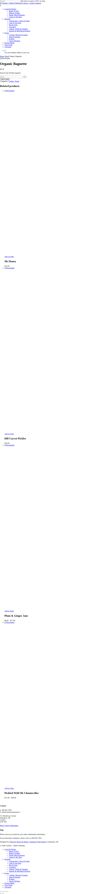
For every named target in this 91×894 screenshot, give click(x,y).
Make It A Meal (14, 853)
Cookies (11, 81)
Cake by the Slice (15, 863)
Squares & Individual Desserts (19, 871)
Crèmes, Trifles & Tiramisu (18, 869)
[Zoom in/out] (1, 891)
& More (11, 879)
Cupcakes (12, 867)
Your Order (8, 885)
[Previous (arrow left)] (1, 893)
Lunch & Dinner (10, 849)
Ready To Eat (14, 851)
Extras (6, 873)
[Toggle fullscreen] (3, 891)
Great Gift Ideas (14, 881)
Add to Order (5, 79)
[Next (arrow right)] (3, 893)
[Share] (5, 891)
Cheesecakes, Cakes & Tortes (19, 861)
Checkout (7, 887)
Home (2, 56)
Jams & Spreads (14, 877)
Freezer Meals (9, 883)
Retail (7, 56)
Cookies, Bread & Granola (18, 875)
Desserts (7, 859)
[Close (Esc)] (7, 891)
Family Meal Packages (17, 855)
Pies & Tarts (13, 865)
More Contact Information (9, 826)
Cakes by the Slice (15, 857)
